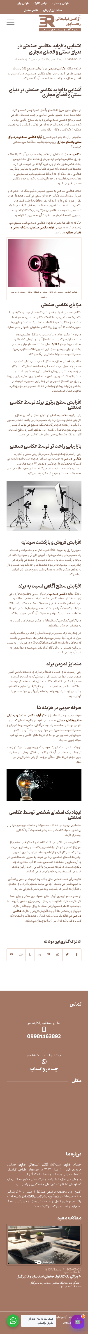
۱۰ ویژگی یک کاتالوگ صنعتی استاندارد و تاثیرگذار (49, 1276)
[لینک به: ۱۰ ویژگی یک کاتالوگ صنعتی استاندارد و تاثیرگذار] (44, 1245)
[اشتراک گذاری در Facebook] (76, 955)
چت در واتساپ (44, 1069)
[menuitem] (60, 3)
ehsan (18, 59)
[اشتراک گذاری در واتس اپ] (57, 955)
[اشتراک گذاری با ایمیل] (11, 955)
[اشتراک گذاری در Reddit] (20, 955)
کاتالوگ (55, 344)
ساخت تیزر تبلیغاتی (52, 10)
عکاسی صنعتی (31, 10)
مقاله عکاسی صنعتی (40, 59)
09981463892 (44, 1037)
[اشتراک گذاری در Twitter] (67, 955)
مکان (76, 1081)
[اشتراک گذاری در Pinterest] (48, 955)
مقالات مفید (69, 1218)
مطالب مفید (55, 59)
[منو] (12, 22)
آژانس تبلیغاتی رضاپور (56, 1317)
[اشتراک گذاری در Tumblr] (30, 955)
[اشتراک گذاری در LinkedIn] (39, 955)
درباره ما (73, 1154)
